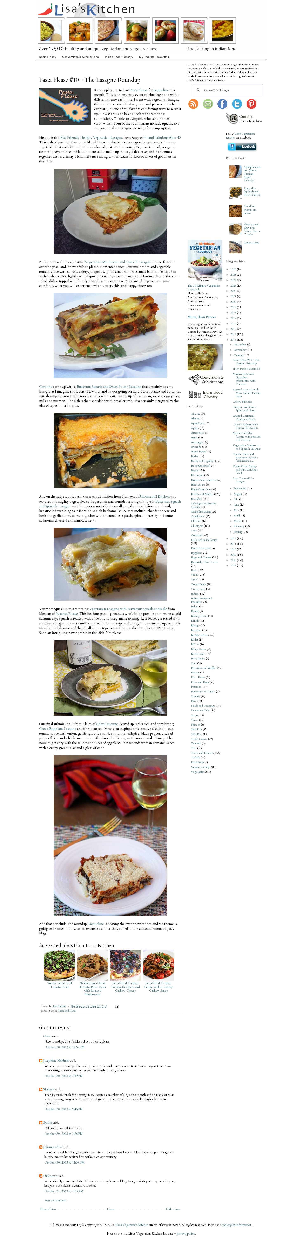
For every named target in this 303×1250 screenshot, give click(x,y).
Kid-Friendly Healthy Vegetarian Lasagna (91, 137)
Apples (195, 428)
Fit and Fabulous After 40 (162, 137)
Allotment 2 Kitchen (154, 496)
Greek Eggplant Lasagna (57, 729)
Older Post (173, 1209)
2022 (233, 291)
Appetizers (197, 423)
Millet (194, 640)
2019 (233, 307)
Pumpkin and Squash (203, 691)
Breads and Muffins (202, 494)
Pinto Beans (198, 677)
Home (111, 1209)
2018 (233, 313)
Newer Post (48, 1209)
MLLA (195, 644)
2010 (233, 549)
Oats (193, 663)
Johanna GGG (52, 1147)
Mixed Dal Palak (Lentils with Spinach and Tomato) (246, 436)
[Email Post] (116, 1006)
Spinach (195, 725)
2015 (233, 329)
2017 (233, 318)
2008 (233, 560)
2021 (233, 296)
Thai (193, 748)
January (238, 532)
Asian (194, 437)
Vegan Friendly (200, 767)
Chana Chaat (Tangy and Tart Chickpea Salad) (245, 469)
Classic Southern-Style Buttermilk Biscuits (246, 426)
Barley (195, 456)
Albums (195, 419)
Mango (195, 625)
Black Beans (198, 485)
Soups (194, 715)
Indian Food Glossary (119, 56)
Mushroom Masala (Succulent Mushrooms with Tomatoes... (244, 379)
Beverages (197, 475)
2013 (233, 340)
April (237, 515)
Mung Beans (198, 649)
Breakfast (196, 499)
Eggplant (196, 553)
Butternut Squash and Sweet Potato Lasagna (109, 386)
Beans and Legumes (202, 461)
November (240, 350)
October (239, 355)
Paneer (195, 673)
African (195, 414)
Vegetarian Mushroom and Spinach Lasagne (246, 447)
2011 (233, 544)
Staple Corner (199, 739)
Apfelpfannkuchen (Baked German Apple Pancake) (252, 173)
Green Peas (197, 589)
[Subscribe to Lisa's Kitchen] (193, 108)
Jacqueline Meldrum (56, 1061)
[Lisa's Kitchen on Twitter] (237, 108)
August (238, 494)
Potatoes (196, 687)
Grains (194, 575)
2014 (233, 334)
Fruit (194, 570)
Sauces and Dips (200, 710)
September (240, 488)
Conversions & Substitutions (80, 56)
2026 (233, 269)
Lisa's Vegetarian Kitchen (132, 1225)
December (240, 344)
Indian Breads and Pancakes (201, 600)
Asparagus (197, 442)
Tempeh (196, 743)
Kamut (195, 611)
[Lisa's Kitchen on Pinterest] (251, 108)
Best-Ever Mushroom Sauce (250, 210)
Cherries (196, 521)
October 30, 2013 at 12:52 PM (64, 1047)
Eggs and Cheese (201, 557)
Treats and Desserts (202, 753)
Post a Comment (55, 1200)
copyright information (237, 1225)
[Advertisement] (200, 174)
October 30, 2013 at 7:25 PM (63, 1134)
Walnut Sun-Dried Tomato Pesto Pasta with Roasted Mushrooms (92, 988)
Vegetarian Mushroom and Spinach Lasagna (118, 262)
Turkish (195, 758)
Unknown (50, 1176)
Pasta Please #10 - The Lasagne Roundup (246, 361)
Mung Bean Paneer (202, 317)
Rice (194, 701)
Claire (47, 1036)
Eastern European (201, 548)
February (239, 526)
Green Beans (198, 584)
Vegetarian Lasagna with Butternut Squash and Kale (128, 609)
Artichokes (197, 433)
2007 (233, 565)
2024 (233, 280)
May (237, 510)
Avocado (196, 447)
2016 (233, 323)
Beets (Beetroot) (200, 466)
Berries (195, 470)
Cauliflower (198, 516)
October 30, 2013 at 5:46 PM (63, 1109)
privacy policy (186, 1233)
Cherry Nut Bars (242, 402)
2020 (233, 302)
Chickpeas (197, 526)
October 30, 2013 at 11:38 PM (64, 1162)
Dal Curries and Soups (204, 540)
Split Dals (196, 729)
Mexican (196, 630)
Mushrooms (197, 654)
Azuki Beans (198, 451)
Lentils (195, 621)
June (237, 505)
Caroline (45, 386)
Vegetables (197, 772)
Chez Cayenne (107, 724)
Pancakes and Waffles (203, 668)
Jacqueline (161, 90)
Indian (194, 594)
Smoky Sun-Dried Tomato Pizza (59, 985)
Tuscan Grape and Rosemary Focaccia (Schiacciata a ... (245, 457)
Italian (194, 606)
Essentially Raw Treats (204, 562)
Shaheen (48, 1089)
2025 (233, 275)
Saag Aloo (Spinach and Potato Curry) (252, 191)
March (238, 521)
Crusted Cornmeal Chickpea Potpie (244, 417)
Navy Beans (198, 659)
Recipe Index (47, 56)
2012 (233, 539)
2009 (233, 555)
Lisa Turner (60, 1006)
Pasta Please (139, 90)
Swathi (47, 1123)
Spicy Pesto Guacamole (246, 369)
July (236, 499)
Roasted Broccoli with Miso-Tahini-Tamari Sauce (246, 393)
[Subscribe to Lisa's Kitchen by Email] (208, 108)
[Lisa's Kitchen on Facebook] (222, 108)
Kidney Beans (199, 616)
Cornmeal (197, 535)
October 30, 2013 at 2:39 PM (63, 1076)
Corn (194, 530)
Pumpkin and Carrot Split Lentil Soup (245, 408)
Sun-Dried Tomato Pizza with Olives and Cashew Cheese (125, 987)
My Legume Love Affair (154, 56)
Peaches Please (67, 614)
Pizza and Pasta (66, 1011)
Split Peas (196, 734)
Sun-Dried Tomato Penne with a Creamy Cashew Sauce (158, 987)
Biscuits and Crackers (203, 480)
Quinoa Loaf (251, 243)
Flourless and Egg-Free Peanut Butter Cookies (252, 229)
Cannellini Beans (201, 512)
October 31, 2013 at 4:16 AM (63, 1191)
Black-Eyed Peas (201, 489)
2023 (233, 286)
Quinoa (195, 696)
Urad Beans (198, 762)
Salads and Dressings (203, 706)
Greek (194, 579)
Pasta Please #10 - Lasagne (243, 479)
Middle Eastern (200, 635)
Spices (194, 720)
